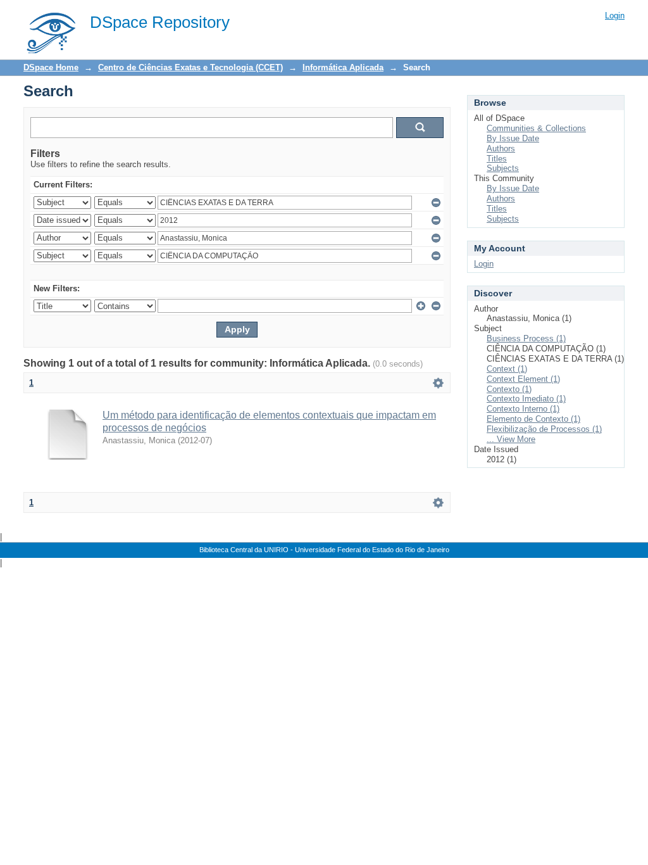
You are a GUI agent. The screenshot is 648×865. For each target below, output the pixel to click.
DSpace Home (50, 67)
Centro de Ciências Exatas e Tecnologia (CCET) (190, 67)
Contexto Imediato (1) (526, 398)
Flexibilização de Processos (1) (544, 429)
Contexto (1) (509, 389)
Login (615, 15)
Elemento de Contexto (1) (533, 419)
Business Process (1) (526, 338)
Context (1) (507, 369)
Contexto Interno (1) (523, 409)
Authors (501, 148)
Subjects (503, 168)
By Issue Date (513, 138)
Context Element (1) (523, 379)
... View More (511, 439)
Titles (497, 158)
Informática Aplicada (342, 67)
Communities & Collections (536, 128)
